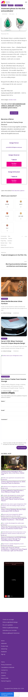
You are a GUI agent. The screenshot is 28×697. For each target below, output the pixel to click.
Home (2, 640)
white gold (3, 245)
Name (3, 401)
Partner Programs (6, 681)
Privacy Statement (6, 664)
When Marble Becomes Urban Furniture (11, 302)
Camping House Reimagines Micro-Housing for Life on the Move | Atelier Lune (12, 473)
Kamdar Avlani (13, 100)
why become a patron (18, 190)
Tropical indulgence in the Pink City (14, 255)
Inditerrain (4, 643)
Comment (4, 419)
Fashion (4, 5)
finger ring (3, 240)
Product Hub (18, 5)
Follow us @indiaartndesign (10, 622)
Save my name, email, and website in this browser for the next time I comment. (14, 443)
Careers (3, 675)
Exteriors (4, 298)
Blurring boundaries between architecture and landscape (16, 265)
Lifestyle (11, 5)
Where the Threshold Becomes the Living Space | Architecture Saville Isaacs (14, 527)
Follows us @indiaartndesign (10, 627)
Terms (3, 662)
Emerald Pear (4, 238)
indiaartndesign (7, 313)
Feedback (4, 651)
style (10, 243)
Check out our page (8, 619)
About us (3, 673)
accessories (3, 236)
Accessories (5, 376)
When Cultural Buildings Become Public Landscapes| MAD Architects (13, 510)
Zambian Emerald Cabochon (7, 247)
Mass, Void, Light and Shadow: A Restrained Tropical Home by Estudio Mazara (12, 499)
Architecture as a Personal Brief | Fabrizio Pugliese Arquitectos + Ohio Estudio (14, 519)
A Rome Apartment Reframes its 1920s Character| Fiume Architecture (13, 482)
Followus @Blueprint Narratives (11, 633)
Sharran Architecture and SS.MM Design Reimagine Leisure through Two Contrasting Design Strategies (13, 539)
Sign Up (3, 654)
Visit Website (14, 113)
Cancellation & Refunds (7, 667)
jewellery (10, 240)
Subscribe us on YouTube (10, 630)
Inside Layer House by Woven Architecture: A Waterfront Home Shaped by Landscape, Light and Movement (14, 549)
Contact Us (4, 670)
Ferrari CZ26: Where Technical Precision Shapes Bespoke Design (13, 342)
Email (3, 410)
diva (9, 236)
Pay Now (14, 164)
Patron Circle (4, 678)
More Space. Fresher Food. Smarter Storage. (13, 380)
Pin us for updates (8, 625)
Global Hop (4, 649)
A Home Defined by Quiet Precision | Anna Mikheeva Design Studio (12, 491)
